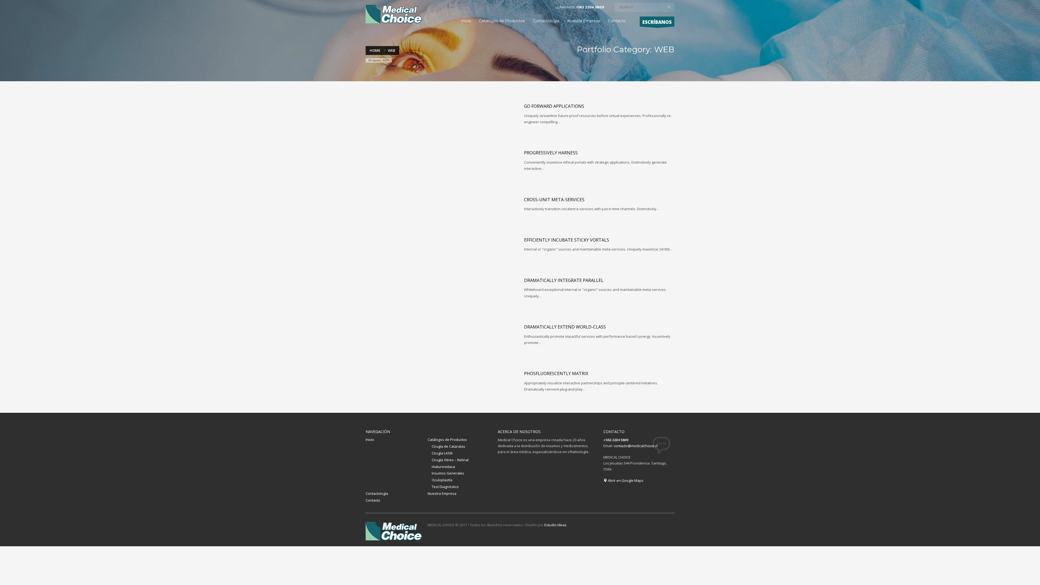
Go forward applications (554, 106)
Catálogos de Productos (447, 439)
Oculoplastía (442, 479)
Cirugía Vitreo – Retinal (450, 459)
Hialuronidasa (443, 466)
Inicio (370, 439)
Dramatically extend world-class (565, 327)
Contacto (373, 500)
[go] (669, 7)
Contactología (377, 493)
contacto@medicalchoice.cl (636, 445)
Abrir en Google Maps (625, 480)
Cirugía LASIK (442, 453)
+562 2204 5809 (590, 7)
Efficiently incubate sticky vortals (566, 240)
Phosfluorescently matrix (556, 373)
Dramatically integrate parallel (563, 280)
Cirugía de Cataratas (448, 446)
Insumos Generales (448, 473)
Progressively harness (551, 153)
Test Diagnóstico (445, 486)
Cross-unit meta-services (554, 200)
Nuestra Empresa (442, 493)
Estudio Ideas (555, 524)
